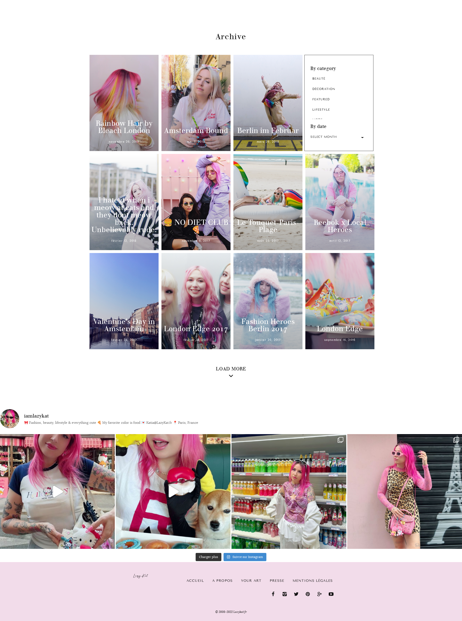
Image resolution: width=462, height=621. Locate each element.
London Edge (340, 328)
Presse (431, 2)
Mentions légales (313, 581)
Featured (321, 99)
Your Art (251, 581)
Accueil (18, 2)
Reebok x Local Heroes (340, 226)
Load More (231, 369)
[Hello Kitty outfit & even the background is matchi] (57, 491)
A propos (222, 581)
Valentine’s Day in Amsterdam (124, 325)
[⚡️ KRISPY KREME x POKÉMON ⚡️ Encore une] (173, 491)
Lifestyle (321, 109)
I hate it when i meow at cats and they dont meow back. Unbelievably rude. (124, 215)
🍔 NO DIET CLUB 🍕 (196, 226)
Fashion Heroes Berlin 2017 (268, 325)
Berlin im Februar (268, 130)
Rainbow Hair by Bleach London (124, 127)
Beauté (318, 78)
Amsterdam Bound (196, 130)
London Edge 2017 (196, 328)
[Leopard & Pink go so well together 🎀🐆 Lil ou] (404, 491)
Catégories (49, 3)
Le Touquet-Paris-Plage (268, 226)
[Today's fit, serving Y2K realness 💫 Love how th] (288, 491)
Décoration (323, 89)
